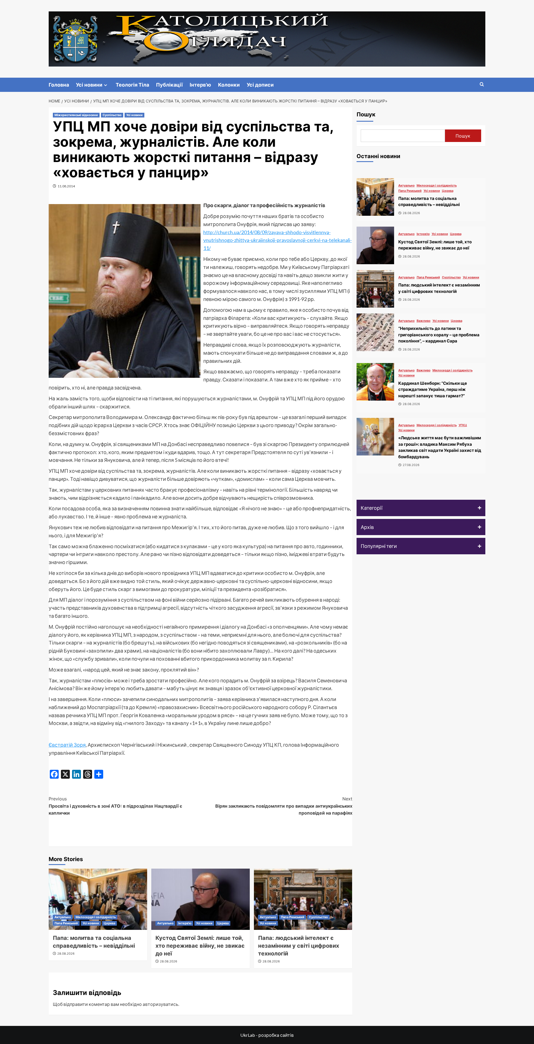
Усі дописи (260, 85)
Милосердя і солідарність (96, 917)
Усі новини (89, 85)
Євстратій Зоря (67, 745)
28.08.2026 (66, 953)
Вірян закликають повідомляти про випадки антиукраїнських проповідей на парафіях (283, 806)
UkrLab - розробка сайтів (267, 1035)
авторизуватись (160, 1004)
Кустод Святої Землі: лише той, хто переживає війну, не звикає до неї (200, 946)
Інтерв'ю (184, 923)
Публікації (169, 85)
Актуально (63, 917)
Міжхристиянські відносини (76, 115)
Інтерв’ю (200, 85)
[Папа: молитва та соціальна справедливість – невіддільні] (98, 899)
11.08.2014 (66, 186)
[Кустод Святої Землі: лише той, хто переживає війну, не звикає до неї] (200, 899)
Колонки (229, 85)
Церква (109, 923)
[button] (421, 508)
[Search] (481, 84)
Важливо (424, 321)
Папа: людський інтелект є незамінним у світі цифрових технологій (298, 946)
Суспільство (112, 115)
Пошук (366, 114)
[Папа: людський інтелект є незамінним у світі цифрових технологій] (303, 899)
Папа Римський (66, 923)
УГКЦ (463, 425)
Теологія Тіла (132, 85)
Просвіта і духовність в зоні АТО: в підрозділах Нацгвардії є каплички (115, 806)
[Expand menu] (105, 85)
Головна (59, 85)
